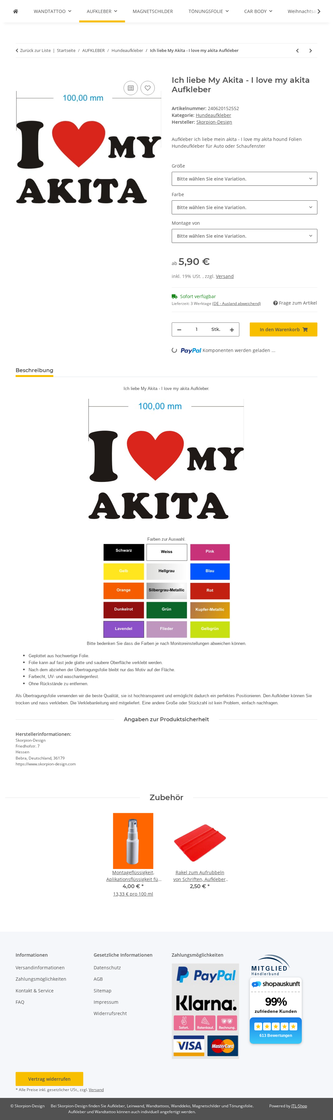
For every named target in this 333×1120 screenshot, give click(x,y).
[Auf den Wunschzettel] (147, 88)
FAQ (20, 1002)
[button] (315, 11)
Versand (225, 276)
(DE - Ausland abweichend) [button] (236, 303)
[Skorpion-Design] (15, 11)
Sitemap (103, 991)
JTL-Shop (299, 1106)
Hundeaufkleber (213, 115)
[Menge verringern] (179, 329)
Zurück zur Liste (35, 50)
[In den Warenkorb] (21, 72)
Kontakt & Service (35, 991)
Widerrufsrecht (110, 1013)
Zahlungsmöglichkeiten (41, 979)
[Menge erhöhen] (232, 329)
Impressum (106, 1002)
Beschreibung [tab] (34, 370)
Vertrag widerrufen (49, 1079)
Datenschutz (107, 967)
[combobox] (244, 179)
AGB (98, 979)
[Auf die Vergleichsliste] (131, 88)
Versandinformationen (40, 967)
